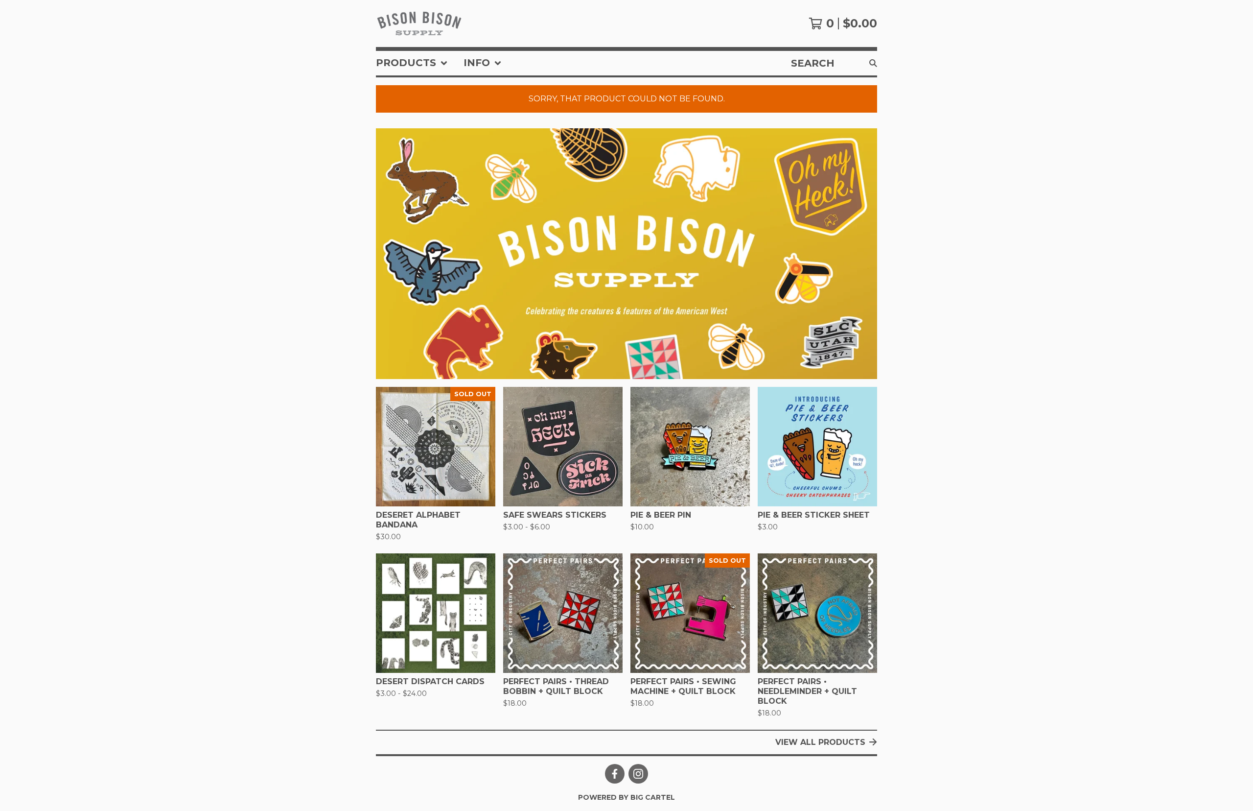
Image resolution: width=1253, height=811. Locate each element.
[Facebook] (615, 774)
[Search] (873, 63)
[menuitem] (412, 63)
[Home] (419, 23)
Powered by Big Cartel (626, 797)
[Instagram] (638, 774)
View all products (820, 742)
